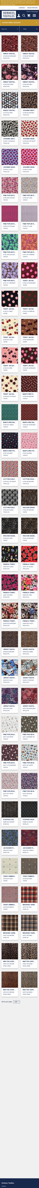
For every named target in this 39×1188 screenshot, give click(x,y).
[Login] (18, 16)
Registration (32, 8)
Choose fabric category (11, 22)
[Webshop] (28, 16)
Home (4, 1186)
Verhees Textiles (9, 14)
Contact (22, 8)
